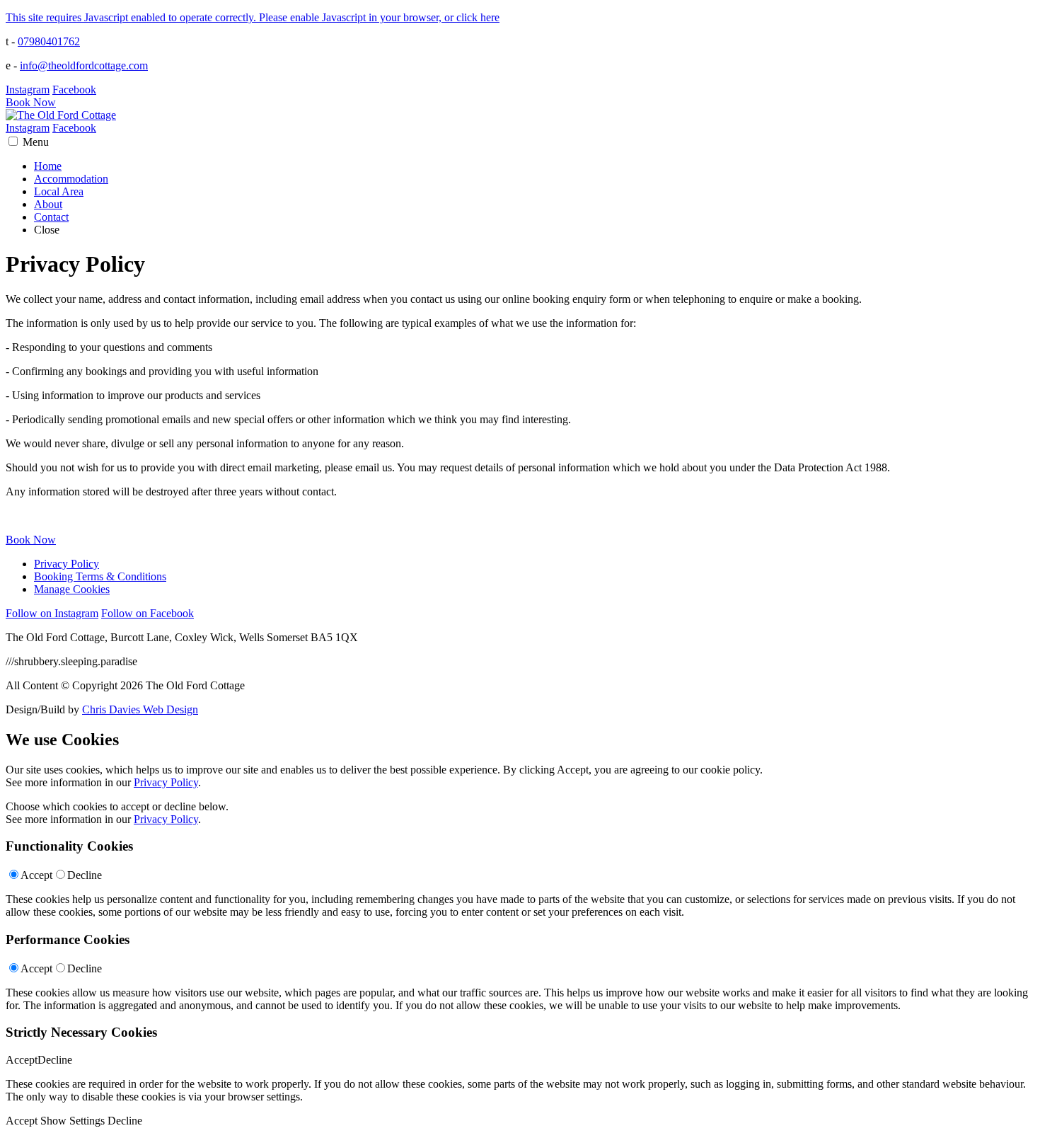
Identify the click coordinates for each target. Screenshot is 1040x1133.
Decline (84, 875)
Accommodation (71, 179)
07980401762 (49, 41)
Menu (36, 142)
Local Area (58, 191)
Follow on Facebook (147, 613)
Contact (51, 217)
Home (48, 166)
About (48, 204)
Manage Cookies (72, 589)
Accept (36, 875)
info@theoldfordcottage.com (84, 65)
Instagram (28, 90)
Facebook (74, 90)
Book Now (31, 102)
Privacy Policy (66, 564)
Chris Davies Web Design (140, 709)
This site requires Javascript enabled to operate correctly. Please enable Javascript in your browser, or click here (252, 17)
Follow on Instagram (52, 613)
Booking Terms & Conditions (100, 576)
